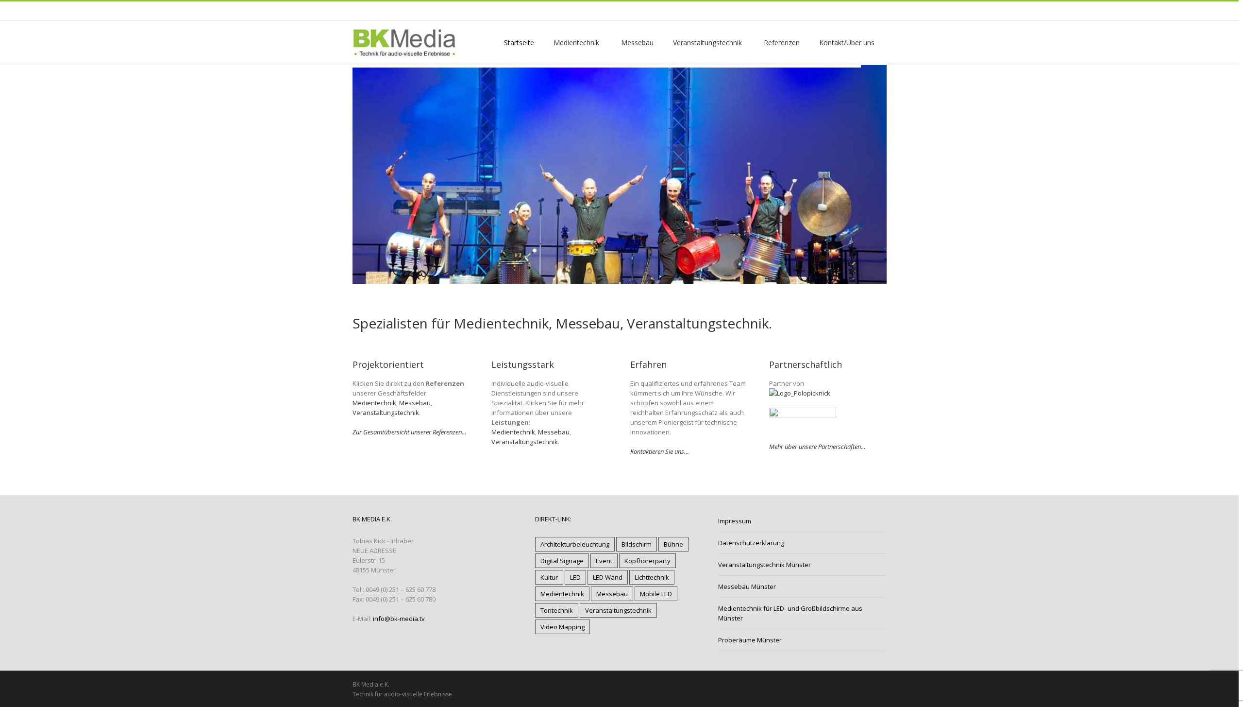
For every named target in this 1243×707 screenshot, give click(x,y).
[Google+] (365, 11)
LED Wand (607, 577)
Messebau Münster (747, 586)
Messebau (415, 402)
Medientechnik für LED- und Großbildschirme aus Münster (790, 613)
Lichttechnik (652, 577)
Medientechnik (374, 402)
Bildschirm (637, 544)
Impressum (734, 521)
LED (575, 577)
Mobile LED (656, 593)
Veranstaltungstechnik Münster (764, 564)
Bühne (673, 544)
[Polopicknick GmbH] (799, 393)
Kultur (549, 577)
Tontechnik (556, 610)
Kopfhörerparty (647, 560)
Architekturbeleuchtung (574, 544)
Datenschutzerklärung (751, 542)
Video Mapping (562, 626)
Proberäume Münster (750, 640)
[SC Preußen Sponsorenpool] (802, 412)
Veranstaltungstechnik (386, 412)
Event (604, 560)
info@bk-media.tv (399, 618)
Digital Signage (562, 560)
